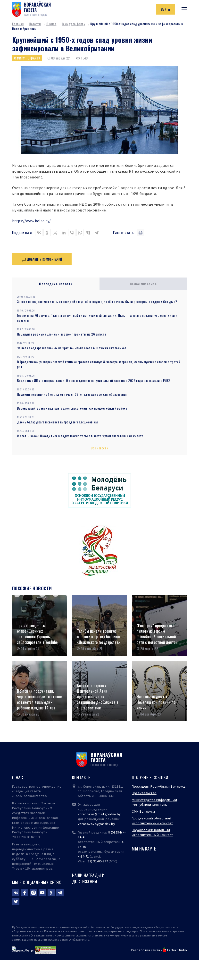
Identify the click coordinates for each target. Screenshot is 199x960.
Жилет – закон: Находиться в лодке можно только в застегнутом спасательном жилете (80, 435)
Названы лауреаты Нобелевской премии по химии (156, 702)
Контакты (81, 777)
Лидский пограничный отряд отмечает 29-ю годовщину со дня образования (72, 394)
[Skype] (88, 232)
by (113, 824)
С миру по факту (73, 23)
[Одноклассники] (47, 232)
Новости (35, 23)
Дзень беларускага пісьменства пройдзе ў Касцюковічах (57, 421)
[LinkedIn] (63, 232)
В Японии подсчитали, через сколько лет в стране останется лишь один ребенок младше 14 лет (39, 699)
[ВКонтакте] (38, 232)
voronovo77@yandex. (94, 824)
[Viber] (71, 232)
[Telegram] (96, 232)
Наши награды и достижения (88, 878)
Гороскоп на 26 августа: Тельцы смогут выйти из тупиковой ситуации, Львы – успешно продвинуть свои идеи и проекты (97, 318)
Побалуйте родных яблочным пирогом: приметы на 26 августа (61, 334)
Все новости (99, 447)
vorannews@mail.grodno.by (99, 814)
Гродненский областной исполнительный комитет (152, 820)
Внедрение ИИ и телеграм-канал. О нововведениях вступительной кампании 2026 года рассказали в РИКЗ (94, 380)
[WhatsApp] (80, 232)
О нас (17, 777)
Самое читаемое (143, 283)
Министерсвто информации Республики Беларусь (154, 802)
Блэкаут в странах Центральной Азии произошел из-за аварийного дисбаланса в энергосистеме (97, 697)
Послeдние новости (55, 283)
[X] (55, 232)
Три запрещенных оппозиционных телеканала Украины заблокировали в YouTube (37, 634)
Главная (18, 23)
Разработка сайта (145, 950)
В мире (51, 23)
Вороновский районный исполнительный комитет (152, 832)
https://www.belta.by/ (31, 220)
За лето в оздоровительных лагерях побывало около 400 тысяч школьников (71, 347)
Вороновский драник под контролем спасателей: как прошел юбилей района (72, 408)
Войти (165, 9)
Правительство (144, 793)
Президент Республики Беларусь (159, 786)
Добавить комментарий (44, 259)
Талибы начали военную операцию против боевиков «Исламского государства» (99, 636)
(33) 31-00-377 (97, 861)
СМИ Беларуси (143, 811)
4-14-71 (83, 856)
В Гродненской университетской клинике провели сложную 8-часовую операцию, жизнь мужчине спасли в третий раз (99, 364)
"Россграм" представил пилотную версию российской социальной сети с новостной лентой (157, 634)
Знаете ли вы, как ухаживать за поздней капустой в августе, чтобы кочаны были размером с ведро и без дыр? (97, 301)
